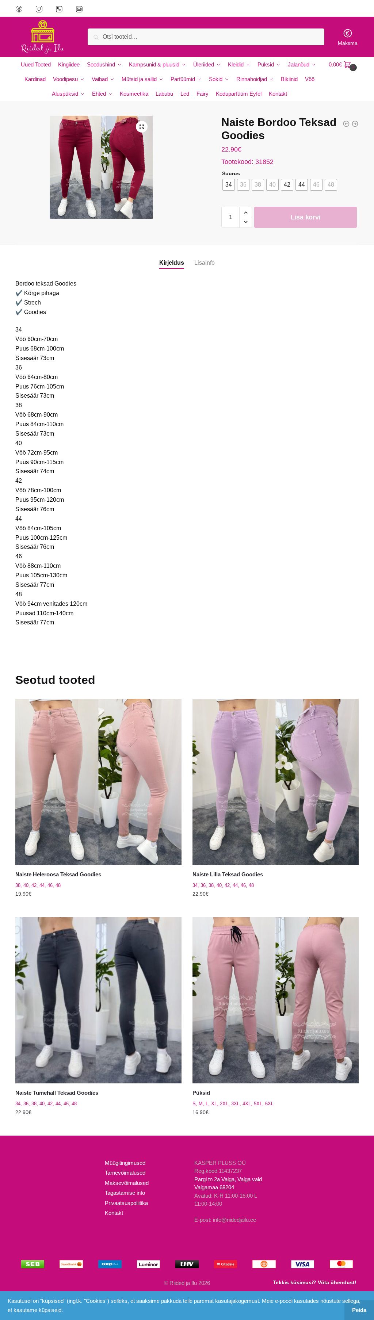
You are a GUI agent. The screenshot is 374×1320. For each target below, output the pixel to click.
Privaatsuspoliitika (126, 1203)
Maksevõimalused (127, 1183)
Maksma (348, 43)
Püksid (201, 1093)
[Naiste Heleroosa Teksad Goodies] (98, 782)
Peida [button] (359, 1310)
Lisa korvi (305, 217)
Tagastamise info (125, 1193)
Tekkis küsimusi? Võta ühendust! (314, 1282)
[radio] (228, 184)
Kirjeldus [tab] (171, 263)
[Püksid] (275, 1000)
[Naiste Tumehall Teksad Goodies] (98, 1000)
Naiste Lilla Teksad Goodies (227, 874)
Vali (98, 908)
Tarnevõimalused (125, 1173)
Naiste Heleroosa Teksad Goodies (58, 874)
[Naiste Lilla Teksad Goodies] (275, 782)
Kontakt (114, 1213)
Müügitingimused (125, 1163)
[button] (142, 127)
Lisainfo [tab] (204, 263)
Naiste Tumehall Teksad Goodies (56, 1093)
